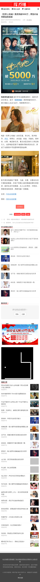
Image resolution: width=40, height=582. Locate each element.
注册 (23, 314)
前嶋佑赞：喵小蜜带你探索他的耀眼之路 (24, 265)
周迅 (6, 138)
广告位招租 (17, 559)
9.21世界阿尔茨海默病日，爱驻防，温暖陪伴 (24, 248)
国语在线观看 (11, 199)
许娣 (28, 214)
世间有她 (18, 100)
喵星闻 (20, 4)
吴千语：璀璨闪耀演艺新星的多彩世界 (23, 274)
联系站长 (24, 559)
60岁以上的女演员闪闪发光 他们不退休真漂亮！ (24, 239)
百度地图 (11, 559)
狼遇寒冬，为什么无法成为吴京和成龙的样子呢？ (20, 222)
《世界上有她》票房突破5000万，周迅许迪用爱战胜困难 (19, 15)
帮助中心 (30, 559)
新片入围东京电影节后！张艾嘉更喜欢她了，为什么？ (24, 231)
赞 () (21, 207)
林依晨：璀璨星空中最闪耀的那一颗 (23, 282)
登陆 (16, 314)
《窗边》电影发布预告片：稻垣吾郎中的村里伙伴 (20, 219)
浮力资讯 (29, 20)
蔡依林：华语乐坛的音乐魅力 (20, 256)
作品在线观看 (11, 194)
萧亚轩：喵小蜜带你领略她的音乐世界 (23, 291)
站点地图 (5, 559)
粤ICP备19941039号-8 (18, 572)
